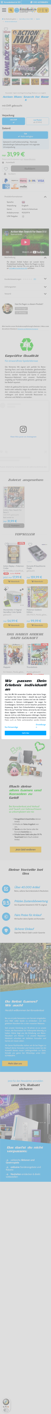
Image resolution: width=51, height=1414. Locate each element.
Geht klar (25, 733)
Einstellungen (41, 725)
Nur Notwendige (11, 727)
